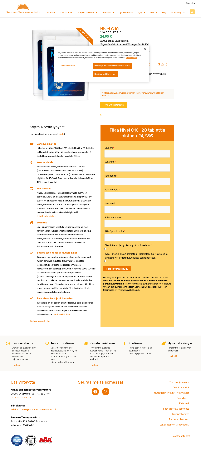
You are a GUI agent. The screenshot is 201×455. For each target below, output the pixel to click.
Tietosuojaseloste (40, 321)
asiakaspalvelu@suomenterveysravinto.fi (33, 409)
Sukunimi (109, 161)
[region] (101, 64)
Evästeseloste (131, 58)
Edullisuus (135, 343)
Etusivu (51, 12)
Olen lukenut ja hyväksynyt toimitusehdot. (127, 245)
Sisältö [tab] (162, 64)
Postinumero (111, 189)
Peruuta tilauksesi (179, 419)
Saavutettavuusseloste (176, 408)
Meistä (153, 12)
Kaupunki (109, 203)
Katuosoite (110, 175)
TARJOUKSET (66, 12)
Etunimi (108, 147)
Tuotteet (106, 12)
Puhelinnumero (112, 217)
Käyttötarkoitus (86, 12)
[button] (192, 11)
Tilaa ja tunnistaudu (117, 268)
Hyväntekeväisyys (180, 343)
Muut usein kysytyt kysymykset (171, 392)
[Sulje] (145, 49)
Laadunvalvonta (22, 343)
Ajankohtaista (126, 12)
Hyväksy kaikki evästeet (105, 74)
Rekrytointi (183, 398)
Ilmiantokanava (180, 414)
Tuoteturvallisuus (62, 343)
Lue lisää (16, 365)
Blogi (163, 12)
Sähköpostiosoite (114, 231)
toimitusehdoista (45, 216)
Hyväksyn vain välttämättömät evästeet (112, 66)
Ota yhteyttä (178, 12)
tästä (61, 134)
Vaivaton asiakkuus (102, 343)
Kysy (140, 12)
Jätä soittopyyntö (21, 397)
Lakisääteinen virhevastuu (174, 424)
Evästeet (184, 403)
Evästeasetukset (68, 66)
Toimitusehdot (181, 387)
